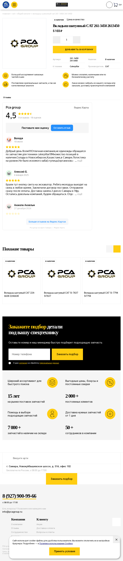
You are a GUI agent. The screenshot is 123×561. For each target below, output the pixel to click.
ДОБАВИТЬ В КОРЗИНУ (79, 49)
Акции (39, 524)
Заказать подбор (67, 354)
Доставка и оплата (46, 528)
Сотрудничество (19, 532)
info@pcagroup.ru (12, 511)
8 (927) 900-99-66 (19, 496)
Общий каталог (24, 14)
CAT (13, 14)
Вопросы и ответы (45, 532)
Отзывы (7, 97)
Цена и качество (75, 19)
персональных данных (49, 363)
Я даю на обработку (36, 363)
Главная (6, 14)
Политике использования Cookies (56, 543)
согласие (23, 363)
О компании (16, 524)
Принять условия (64, 551)
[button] (109, 249)
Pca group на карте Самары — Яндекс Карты (47, 228)
